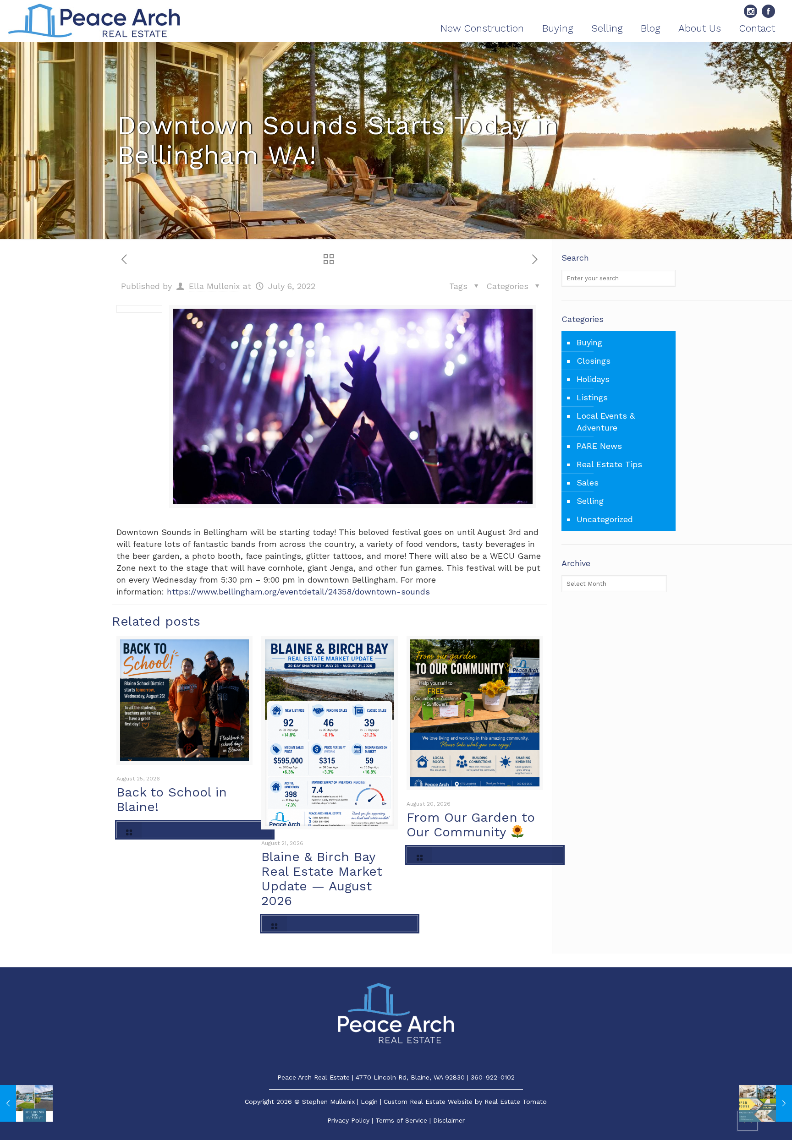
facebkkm (768, 11)
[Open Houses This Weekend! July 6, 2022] (26, 1103)
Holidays (593, 379)
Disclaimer (449, 1120)
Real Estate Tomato (515, 1101)
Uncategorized (605, 519)
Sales (588, 482)
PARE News (599, 446)
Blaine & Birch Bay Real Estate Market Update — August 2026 (321, 878)
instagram (750, 11)
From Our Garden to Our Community (471, 825)
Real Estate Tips (609, 464)
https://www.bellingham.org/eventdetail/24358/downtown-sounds (298, 591)
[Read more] (194, 829)
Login (369, 1101)
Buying (589, 342)
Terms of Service (401, 1120)
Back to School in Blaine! (171, 799)
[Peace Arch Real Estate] (94, 21)
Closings (593, 360)
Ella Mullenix (214, 286)
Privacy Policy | (351, 1120)
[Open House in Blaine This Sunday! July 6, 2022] (765, 1103)
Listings (592, 397)
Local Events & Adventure (606, 421)
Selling (590, 501)
